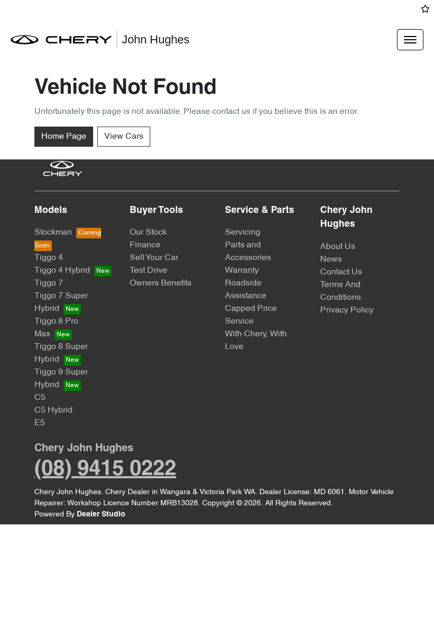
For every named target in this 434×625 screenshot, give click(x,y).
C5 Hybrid (53, 410)
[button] (410, 39)
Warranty (242, 270)
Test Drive (148, 270)
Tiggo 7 (48, 283)
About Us (337, 247)
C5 (40, 398)
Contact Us (341, 272)
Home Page (63, 136)
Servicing (242, 232)
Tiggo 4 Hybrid (62, 270)
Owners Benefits (161, 283)
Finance (145, 245)
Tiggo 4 (48, 258)
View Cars (123, 136)
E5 (39, 423)
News (331, 259)
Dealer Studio (101, 514)
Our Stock (148, 232)
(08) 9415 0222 (105, 469)
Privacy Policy (347, 310)
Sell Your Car (154, 258)
